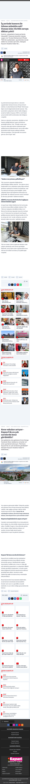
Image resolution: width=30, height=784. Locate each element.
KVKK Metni (18, 771)
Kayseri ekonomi (15, 743)
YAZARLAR (6, 721)
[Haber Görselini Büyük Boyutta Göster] (15, 166)
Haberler (3, 20)
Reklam (3, 771)
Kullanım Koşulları (6, 773)
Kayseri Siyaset (15, 734)
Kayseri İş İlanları (15, 753)
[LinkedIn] (17, 725)
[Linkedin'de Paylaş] (15, 285)
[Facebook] (8, 725)
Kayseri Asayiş (15, 741)
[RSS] (22, 725)
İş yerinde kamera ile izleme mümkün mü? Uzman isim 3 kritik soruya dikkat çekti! (19, 20)
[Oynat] (15, 70)
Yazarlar (15, 751)
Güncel (8, 20)
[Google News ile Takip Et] (26, 80)
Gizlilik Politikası (18, 767)
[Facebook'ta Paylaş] (2, 53)
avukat (12, 277)
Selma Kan (8, 482)
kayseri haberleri (14, 591)
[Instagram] (14, 725)
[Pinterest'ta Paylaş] (18, 285)
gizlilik (5, 48)
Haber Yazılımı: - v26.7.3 (15, 782)
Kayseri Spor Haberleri (15, 749)
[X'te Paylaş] (4, 53)
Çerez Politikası (18, 769)
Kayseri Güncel (15, 732)
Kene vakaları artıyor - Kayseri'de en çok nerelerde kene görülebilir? (20, 426)
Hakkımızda (4, 767)
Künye (3, 769)
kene (5, 454)
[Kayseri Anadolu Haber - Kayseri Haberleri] (15, 760)
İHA (8, 80)
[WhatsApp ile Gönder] (20, 285)
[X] (11, 725)
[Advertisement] (15, 9)
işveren (20, 277)
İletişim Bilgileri (18, 773)
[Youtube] (19, 725)
